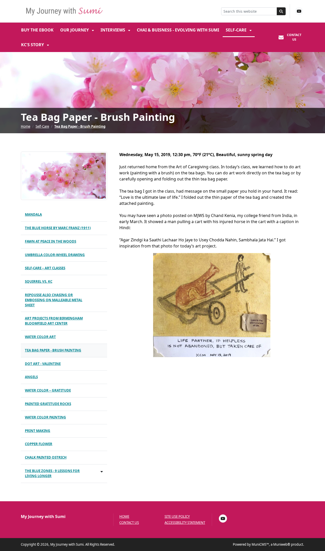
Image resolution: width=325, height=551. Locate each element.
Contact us (129, 523)
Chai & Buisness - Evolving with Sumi (178, 30)
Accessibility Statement (185, 523)
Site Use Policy (177, 516)
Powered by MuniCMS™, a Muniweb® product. (268, 544)
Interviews (113, 30)
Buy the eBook (37, 30)
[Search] (281, 11)
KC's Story (33, 44)
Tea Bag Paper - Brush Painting (79, 126)
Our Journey (75, 30)
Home (25, 126)
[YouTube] (299, 11)
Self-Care (237, 30)
